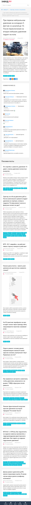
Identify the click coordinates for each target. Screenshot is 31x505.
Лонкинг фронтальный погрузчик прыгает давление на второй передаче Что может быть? (14, 409)
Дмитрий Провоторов (9, 150)
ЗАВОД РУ (5, 9)
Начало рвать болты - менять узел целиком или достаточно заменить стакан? (14, 268)
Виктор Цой (7, 114)
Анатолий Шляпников (11, 272)
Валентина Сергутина (11, 207)
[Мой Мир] (15, 79)
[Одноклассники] (12, 79)
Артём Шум (8, 173)
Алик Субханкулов (9, 134)
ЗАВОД (7, 1)
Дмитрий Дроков (8, 126)
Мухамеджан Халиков (10, 90)
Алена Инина (9, 357)
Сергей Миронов (10, 331)
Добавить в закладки (9, 39)
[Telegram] (17, 79)
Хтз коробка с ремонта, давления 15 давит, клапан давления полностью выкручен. (15, 169)
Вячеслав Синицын (10, 38)
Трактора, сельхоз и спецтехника (17, 9)
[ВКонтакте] (10, 79)
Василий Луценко (10, 248)
